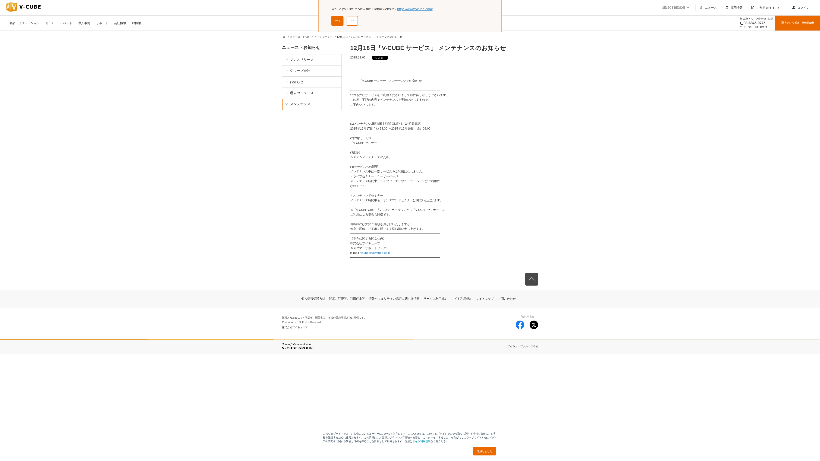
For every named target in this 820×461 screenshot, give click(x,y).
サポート (102, 23)
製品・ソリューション (24, 23)
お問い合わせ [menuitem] (507, 298)
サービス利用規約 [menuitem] (435, 298)
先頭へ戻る (531, 279)
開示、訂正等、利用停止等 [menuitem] (347, 298)
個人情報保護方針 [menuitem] (313, 298)
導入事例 (84, 23)
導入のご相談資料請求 (797, 23)
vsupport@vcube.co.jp (375, 252)
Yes (337, 21)
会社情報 (120, 23)
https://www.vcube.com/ (415, 9)
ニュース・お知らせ (301, 36)
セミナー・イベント (58, 23)
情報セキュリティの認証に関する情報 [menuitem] (394, 298)
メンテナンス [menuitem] (300, 104)
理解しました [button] (484, 451)
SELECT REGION (673, 7)
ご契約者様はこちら (770, 7)
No (352, 21)
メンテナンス (325, 36)
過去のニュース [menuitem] (302, 93)
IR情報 (136, 23)
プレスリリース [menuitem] (302, 59)
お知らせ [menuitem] (296, 82)
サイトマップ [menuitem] (485, 298)
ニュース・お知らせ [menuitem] (301, 47)
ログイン (803, 7)
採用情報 (737, 7)
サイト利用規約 (421, 441)
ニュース (711, 7)
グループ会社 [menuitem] (300, 71)
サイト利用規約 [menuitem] (461, 298)
